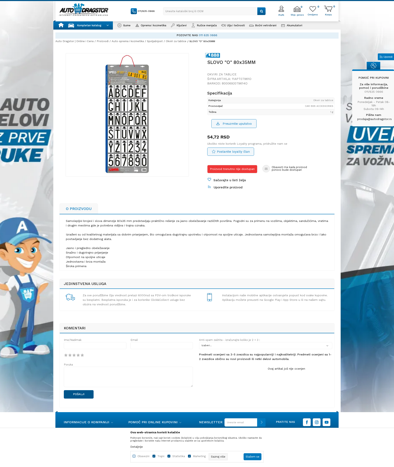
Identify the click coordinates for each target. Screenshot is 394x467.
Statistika (178, 456)
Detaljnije (136, 446)
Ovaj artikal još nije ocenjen (286, 368)
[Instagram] (316, 422)
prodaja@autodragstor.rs (374, 119)
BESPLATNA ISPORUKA (301, 35)
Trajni (160, 456)
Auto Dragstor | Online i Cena (74, 41)
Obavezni (143, 456)
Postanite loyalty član (233, 151)
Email (134, 339)
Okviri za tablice (176, 41)
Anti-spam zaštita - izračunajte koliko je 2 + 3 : (229, 339)
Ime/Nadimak (72, 339)
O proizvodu (79, 208)
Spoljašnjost (155, 41)
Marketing (199, 456)
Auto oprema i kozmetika (128, 41)
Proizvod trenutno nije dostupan (232, 169)
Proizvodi (103, 41)
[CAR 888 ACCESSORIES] (213, 56)
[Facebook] (306, 422)
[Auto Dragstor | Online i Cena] (83, 9)
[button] (214, 11)
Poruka (68, 364)
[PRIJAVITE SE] (244, 424)
